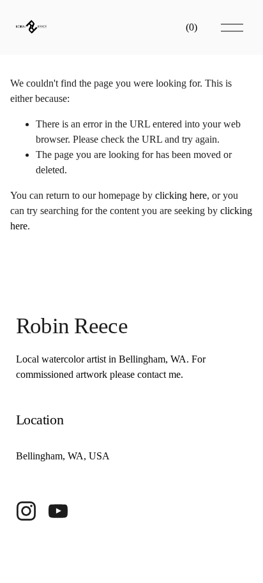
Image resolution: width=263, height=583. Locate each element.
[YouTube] (58, 511)
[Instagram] (26, 511)
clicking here (181, 195)
